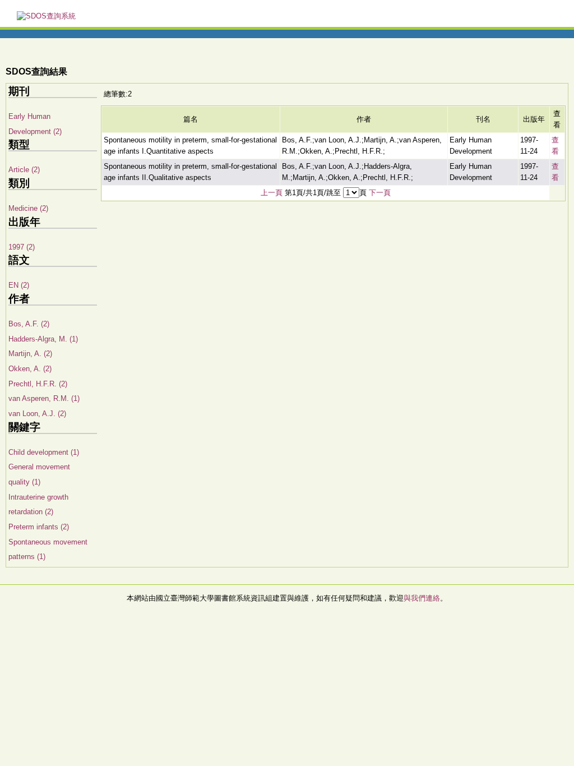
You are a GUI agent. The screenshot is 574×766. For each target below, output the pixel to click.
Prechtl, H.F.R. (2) (37, 384)
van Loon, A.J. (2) (37, 413)
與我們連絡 (422, 598)
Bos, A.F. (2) (28, 324)
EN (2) (18, 285)
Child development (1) (43, 452)
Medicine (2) (28, 208)
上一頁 (272, 192)
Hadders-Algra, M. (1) (43, 339)
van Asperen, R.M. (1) (44, 398)
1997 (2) (21, 247)
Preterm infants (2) (38, 527)
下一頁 (380, 192)
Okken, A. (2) (30, 368)
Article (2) (24, 169)
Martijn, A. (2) (30, 353)
